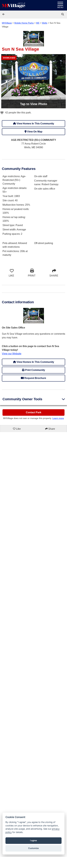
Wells (44, 23)
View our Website (11, 353)
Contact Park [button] (33, 412)
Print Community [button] (34, 370)
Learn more (58, 418)
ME (37, 23)
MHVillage (7, 23)
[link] (63, 14)
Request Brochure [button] (35, 378)
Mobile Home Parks (24, 23)
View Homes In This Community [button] (35, 123)
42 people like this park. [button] (18, 112)
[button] (4, 14)
